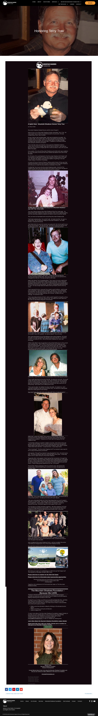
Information (12, 710)
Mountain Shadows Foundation (53, 701)
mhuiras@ (44, 674)
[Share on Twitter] (10, 689)
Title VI (5, 706)
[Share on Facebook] (6, 689)
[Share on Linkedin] (17, 689)
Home (21, 701)
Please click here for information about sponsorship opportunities (47, 577)
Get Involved (66, 701)
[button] (58, 2)
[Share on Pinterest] (13, 689)
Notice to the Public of (9, 708)
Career (74, 701)
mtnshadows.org (50, 674)
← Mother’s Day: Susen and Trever (14, 693)
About (27, 701)
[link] (34, 2)
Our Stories (34, 701)
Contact (80, 701)
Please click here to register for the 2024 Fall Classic (43, 574)
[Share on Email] (21, 689)
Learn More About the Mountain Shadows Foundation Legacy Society (47, 621)
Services (41, 701)
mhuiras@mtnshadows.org (35, 618)
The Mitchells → (89, 693)
